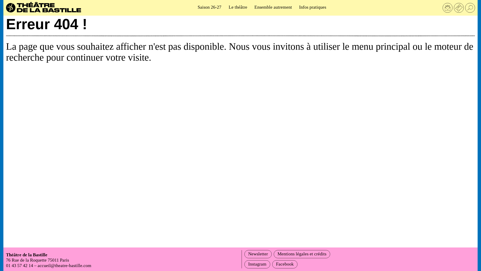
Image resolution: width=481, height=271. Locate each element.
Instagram (257, 264)
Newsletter (258, 253)
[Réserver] (459, 8)
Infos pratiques (312, 7)
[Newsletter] (447, 8)
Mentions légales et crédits (302, 253)
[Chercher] (470, 8)
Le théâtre (238, 7)
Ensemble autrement (273, 7)
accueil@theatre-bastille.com (64, 265)
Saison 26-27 (209, 7)
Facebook (285, 264)
